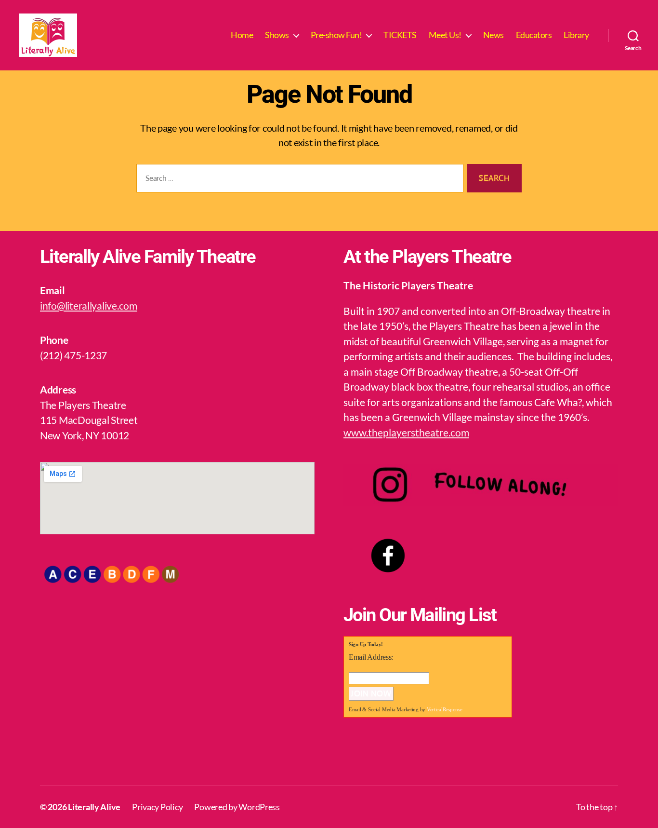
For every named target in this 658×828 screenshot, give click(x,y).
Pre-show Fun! (336, 35)
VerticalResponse (444, 709)
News (493, 35)
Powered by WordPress (237, 806)
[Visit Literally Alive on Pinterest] (436, 755)
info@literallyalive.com (88, 305)
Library (576, 35)
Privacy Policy (157, 806)
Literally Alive (94, 806)
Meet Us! (445, 35)
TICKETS (400, 35)
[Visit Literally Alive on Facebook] (353, 755)
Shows (277, 35)
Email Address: (371, 657)
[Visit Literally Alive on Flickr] (409, 755)
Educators (534, 35)
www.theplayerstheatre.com (406, 432)
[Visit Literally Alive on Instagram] (381, 755)
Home (242, 35)
